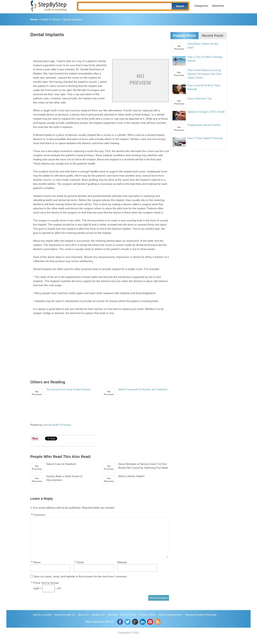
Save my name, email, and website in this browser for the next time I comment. (80, 576)
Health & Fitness (50, 19)
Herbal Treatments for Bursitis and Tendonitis (143, 389)
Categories (201, 5)
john (45, 424)
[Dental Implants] (140, 80)
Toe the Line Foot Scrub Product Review (68, 389)
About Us (83, 614)
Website (122, 562)
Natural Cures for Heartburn (61, 464)
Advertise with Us (64, 614)
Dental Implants (72, 19)
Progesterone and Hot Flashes (204, 125)
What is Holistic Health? (131, 476)
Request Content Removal (200, 614)
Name (37, 562)
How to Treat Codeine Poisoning (205, 138)
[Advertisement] (98, 46)
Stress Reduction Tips (200, 98)
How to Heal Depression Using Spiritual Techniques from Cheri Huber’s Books (205, 74)
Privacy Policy (147, 614)
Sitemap (112, 614)
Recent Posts (212, 35)
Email (80, 562)
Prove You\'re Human (46, 583)
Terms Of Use (128, 614)
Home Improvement (170, 614)
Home (34, 19)
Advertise (218, 5)
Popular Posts (184, 35)
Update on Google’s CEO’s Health (206, 111)
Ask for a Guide (42, 614)
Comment (39, 515)
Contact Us (98, 614)
